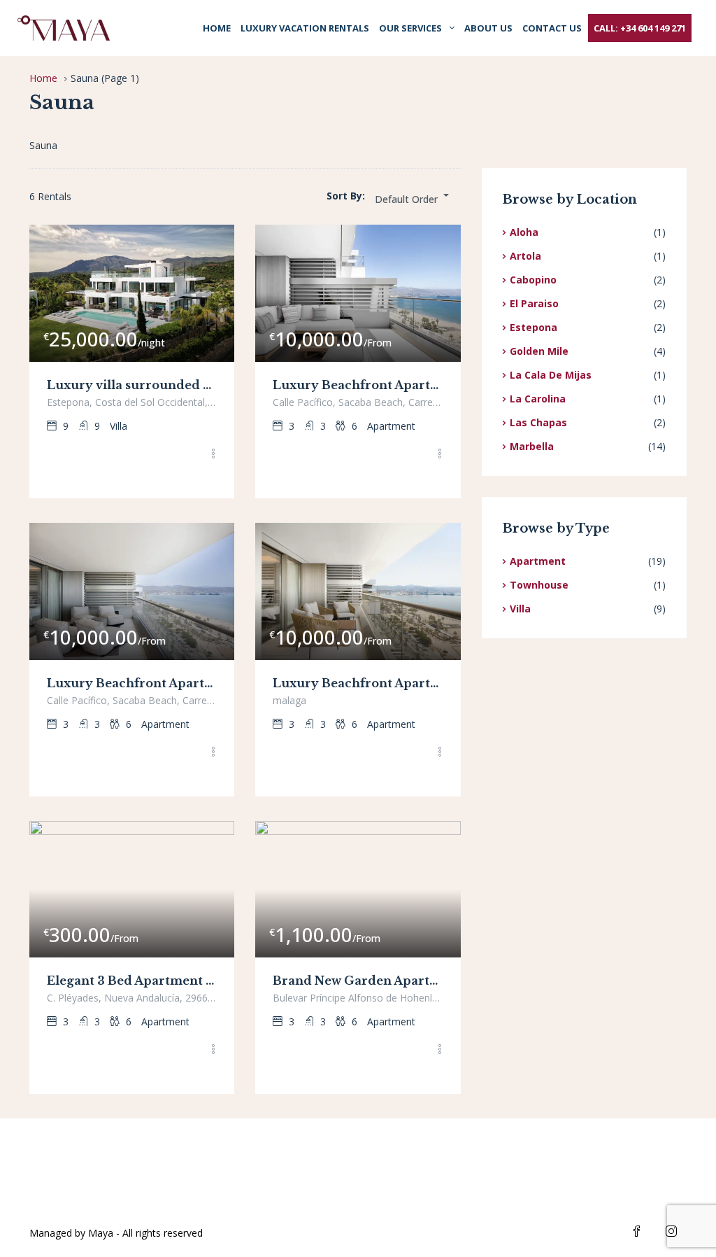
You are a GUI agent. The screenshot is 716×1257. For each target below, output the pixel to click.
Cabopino (533, 279)
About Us (488, 28)
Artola (525, 255)
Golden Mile (539, 351)
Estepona (533, 327)
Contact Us (552, 28)
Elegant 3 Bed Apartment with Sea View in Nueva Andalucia (132, 981)
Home (217, 28)
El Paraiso (534, 303)
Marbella (532, 446)
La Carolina (538, 398)
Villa (520, 608)
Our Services (410, 28)
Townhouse (539, 584)
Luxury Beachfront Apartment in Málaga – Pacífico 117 (132, 683)
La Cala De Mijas (551, 374)
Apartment (538, 561)
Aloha (524, 232)
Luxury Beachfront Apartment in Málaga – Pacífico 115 (358, 385)
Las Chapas (538, 422)
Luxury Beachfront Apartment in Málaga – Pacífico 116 (358, 683)
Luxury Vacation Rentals (305, 28)
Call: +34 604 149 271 (640, 28)
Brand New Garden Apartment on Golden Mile (358, 981)
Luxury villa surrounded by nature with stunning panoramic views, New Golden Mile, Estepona (132, 385)
